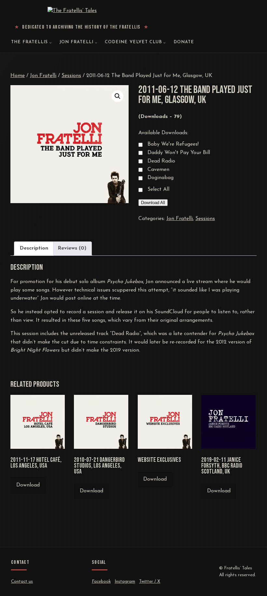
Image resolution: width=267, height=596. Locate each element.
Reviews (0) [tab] (72, 248)
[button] (117, 96)
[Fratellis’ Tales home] (81, 11)
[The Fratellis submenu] (50, 42)
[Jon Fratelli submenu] (96, 42)
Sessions (71, 75)
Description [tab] (34, 248)
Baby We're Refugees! (173, 144)
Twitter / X (149, 581)
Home (17, 75)
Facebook (101, 581)
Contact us (22, 581)
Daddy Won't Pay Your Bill (179, 152)
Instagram (125, 581)
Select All (158, 189)
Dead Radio (161, 161)
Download (28, 485)
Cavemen (158, 169)
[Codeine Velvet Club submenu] (164, 42)
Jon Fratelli (43, 75)
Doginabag (161, 177)
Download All (153, 202)
